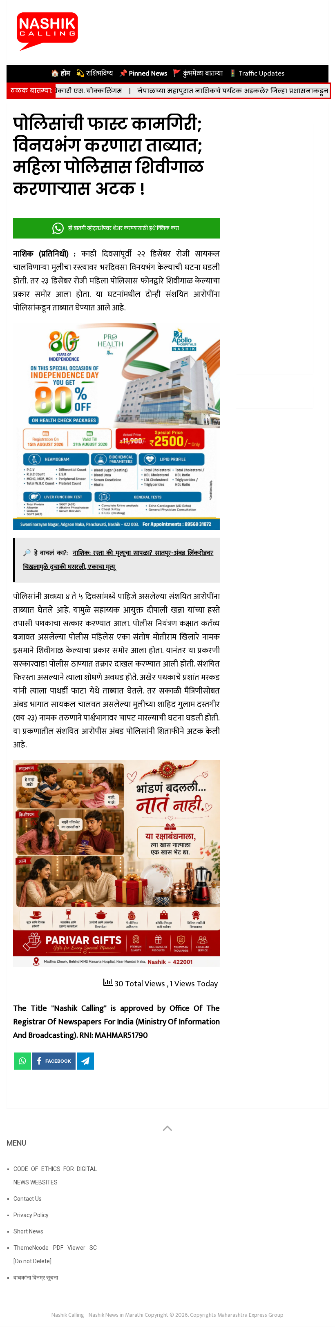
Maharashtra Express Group (250, 1315)
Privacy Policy (31, 1215)
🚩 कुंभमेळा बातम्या (198, 73)
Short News (28, 1231)
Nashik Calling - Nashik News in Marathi (97, 1315)
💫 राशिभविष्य (94, 73)
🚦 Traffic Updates (256, 73)
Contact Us (27, 1198)
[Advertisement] (274, 245)
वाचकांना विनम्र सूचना (35, 1277)
